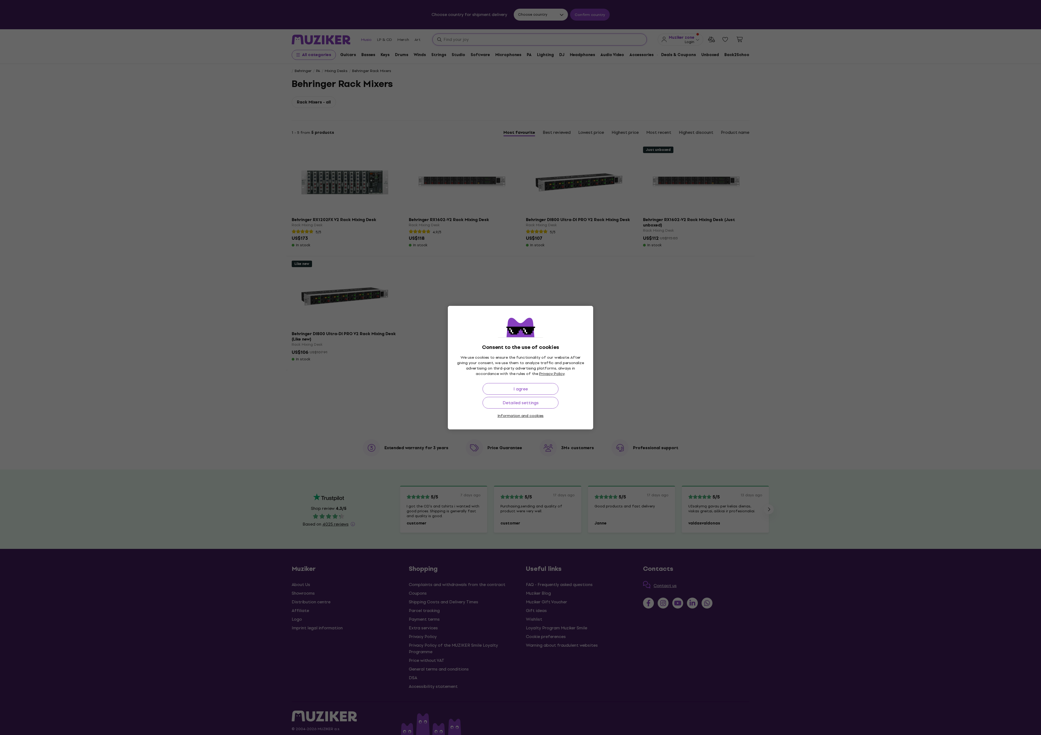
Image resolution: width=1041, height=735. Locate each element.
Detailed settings (521, 402)
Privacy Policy (552, 374)
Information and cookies (520, 416)
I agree (520, 389)
